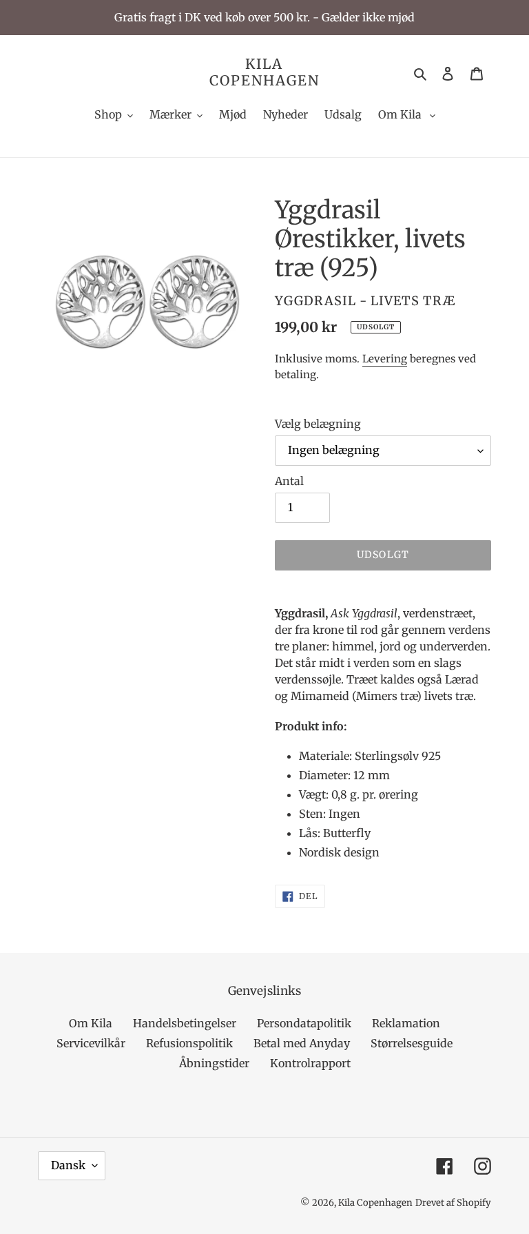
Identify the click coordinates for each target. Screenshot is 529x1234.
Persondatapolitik (304, 1023)
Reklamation (406, 1023)
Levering (384, 358)
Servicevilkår (90, 1043)
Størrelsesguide (412, 1043)
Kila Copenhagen (264, 72)
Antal (289, 481)
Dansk (68, 1165)
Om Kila (90, 1023)
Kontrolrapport (310, 1063)
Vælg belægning (318, 424)
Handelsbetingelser (184, 1023)
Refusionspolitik (189, 1043)
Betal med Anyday (301, 1043)
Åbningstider (214, 1063)
